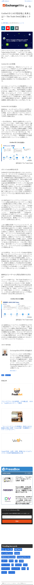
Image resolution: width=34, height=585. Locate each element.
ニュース (21, 23)
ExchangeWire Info (23, 557)
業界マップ (4, 583)
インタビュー (7, 553)
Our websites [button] (28, 1)
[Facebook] (11, 531)
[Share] (3, 28)
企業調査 (21, 560)
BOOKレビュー (23, 583)
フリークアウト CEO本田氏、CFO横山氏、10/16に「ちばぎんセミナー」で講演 (17, 402)
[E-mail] (17, 28)
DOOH (11, 561)
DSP (3, 375)
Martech (23, 568)
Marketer (25, 564)
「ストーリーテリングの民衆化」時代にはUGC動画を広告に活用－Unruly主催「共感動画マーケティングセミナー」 (16, 428)
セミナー (8, 375)
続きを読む (13, 370)
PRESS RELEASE (8, 557)
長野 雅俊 (5, 23)
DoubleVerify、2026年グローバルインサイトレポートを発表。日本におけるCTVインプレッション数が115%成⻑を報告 (24, 500)
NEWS (18, 549)
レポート (4, 561)
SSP (12, 564)
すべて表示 (28, 473)
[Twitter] (7, 531)
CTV (16, 560)
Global (17, 553)
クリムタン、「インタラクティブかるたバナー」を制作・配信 (24, 478)
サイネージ (4, 572)
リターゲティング (6, 568)
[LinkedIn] (16, 531)
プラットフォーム (6, 564)
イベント (9, 583)
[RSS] (20, 531)
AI (27, 568)
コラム (18, 583)
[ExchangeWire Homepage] (13, 5)
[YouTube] (8, 28)
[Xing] (12, 28)
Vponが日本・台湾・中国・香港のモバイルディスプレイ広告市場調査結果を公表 (16, 452)
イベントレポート (16, 568)
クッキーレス (12, 572)
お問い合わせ (5, 1)
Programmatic (18, 564)
